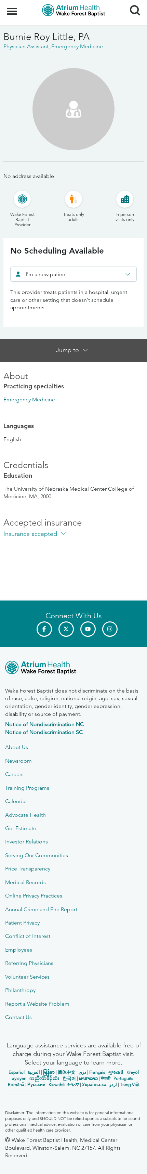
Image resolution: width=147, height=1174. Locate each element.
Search (132, 4)
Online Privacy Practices (33, 895)
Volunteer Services (27, 976)
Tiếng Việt (129, 1084)
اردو (113, 1084)
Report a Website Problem (37, 1004)
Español (17, 1072)
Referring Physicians (29, 963)
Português (123, 1078)
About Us (16, 747)
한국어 (69, 1078)
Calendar (16, 801)
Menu (13, 7)
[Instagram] (110, 629)
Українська (94, 1084)
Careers (14, 774)
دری (82, 1072)
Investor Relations (26, 841)
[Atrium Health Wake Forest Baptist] (73, 669)
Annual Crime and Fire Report (41, 909)
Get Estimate (20, 828)
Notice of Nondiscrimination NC (44, 724)
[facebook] (44, 629)
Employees (18, 949)
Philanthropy (20, 990)
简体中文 (67, 1072)
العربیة (34, 1072)
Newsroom (18, 761)
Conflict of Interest (27, 936)
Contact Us (18, 1017)
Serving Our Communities (36, 855)
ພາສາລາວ (88, 1078)
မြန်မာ (49, 1072)
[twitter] (66, 629)
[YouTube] (88, 629)
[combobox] (73, 274)
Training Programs (27, 788)
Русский (36, 1084)
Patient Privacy (22, 922)
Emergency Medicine (29, 399)
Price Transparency (27, 868)
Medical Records (25, 882)
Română (16, 1084)
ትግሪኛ (73, 1084)
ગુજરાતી (115, 1072)
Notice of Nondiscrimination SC (44, 732)
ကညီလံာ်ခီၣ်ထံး (44, 1078)
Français (97, 1072)
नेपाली (105, 1078)
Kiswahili (57, 1084)
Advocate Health (25, 815)
